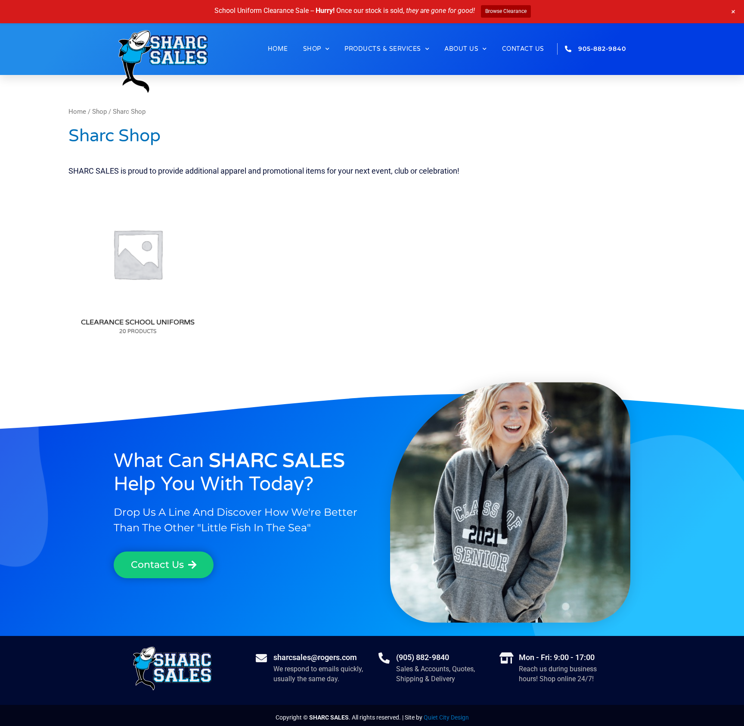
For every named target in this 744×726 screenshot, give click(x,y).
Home (278, 49)
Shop (312, 49)
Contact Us (523, 49)
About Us (461, 49)
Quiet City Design (446, 717)
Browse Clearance (506, 11)
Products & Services (382, 49)
